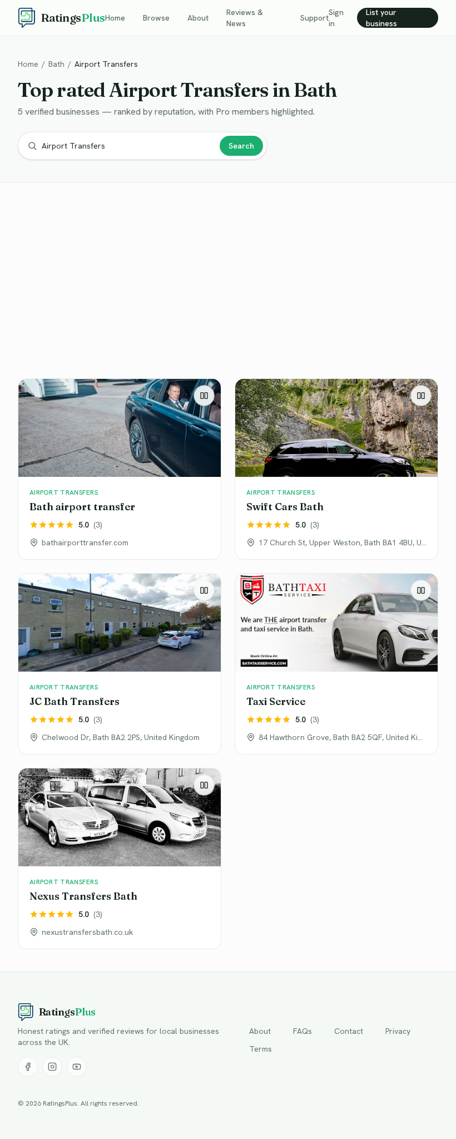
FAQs (302, 1031)
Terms (260, 1049)
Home (115, 18)
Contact (348, 1031)
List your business (381, 18)
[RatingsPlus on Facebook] (28, 1067)
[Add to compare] (204, 396)
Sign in (336, 17)
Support (314, 18)
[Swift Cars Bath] (336, 469)
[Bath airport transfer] (119, 469)
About (198, 18)
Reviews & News (244, 17)
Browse (156, 18)
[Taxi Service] (336, 664)
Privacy (397, 1031)
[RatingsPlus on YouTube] (77, 1067)
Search (241, 146)
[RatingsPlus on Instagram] (52, 1067)
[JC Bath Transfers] (119, 664)
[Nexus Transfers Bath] (119, 858)
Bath (56, 64)
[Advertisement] (228, 283)
